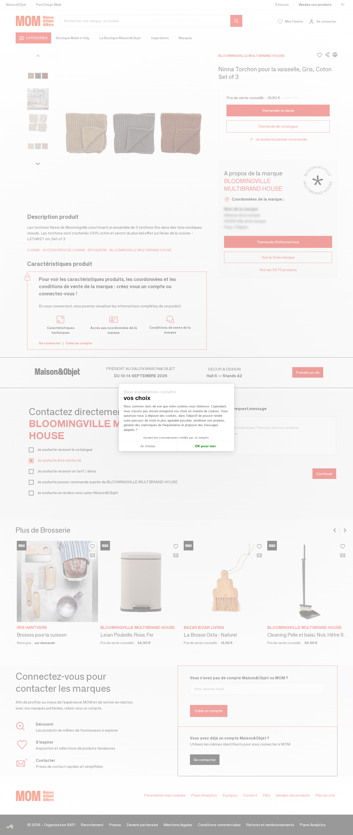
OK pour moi (205, 446)
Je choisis (147, 446)
